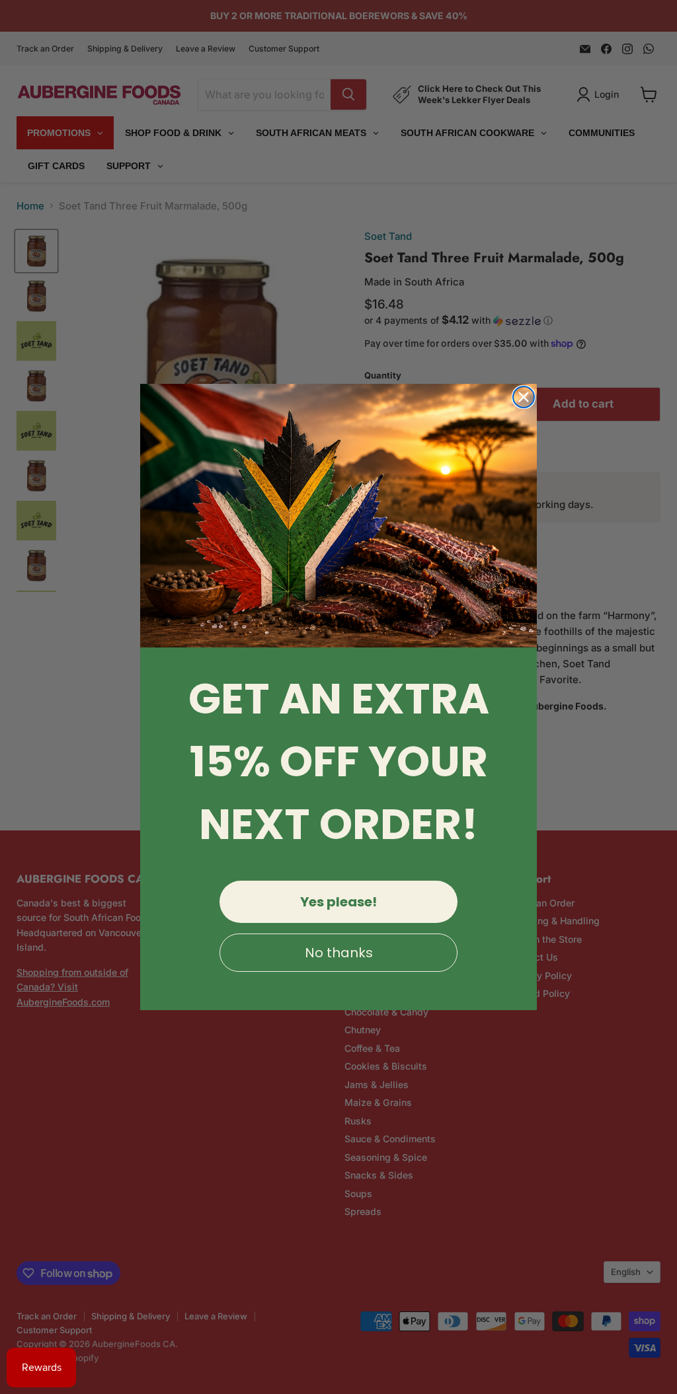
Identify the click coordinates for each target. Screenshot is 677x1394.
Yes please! (338, 902)
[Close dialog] (523, 397)
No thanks (339, 952)
